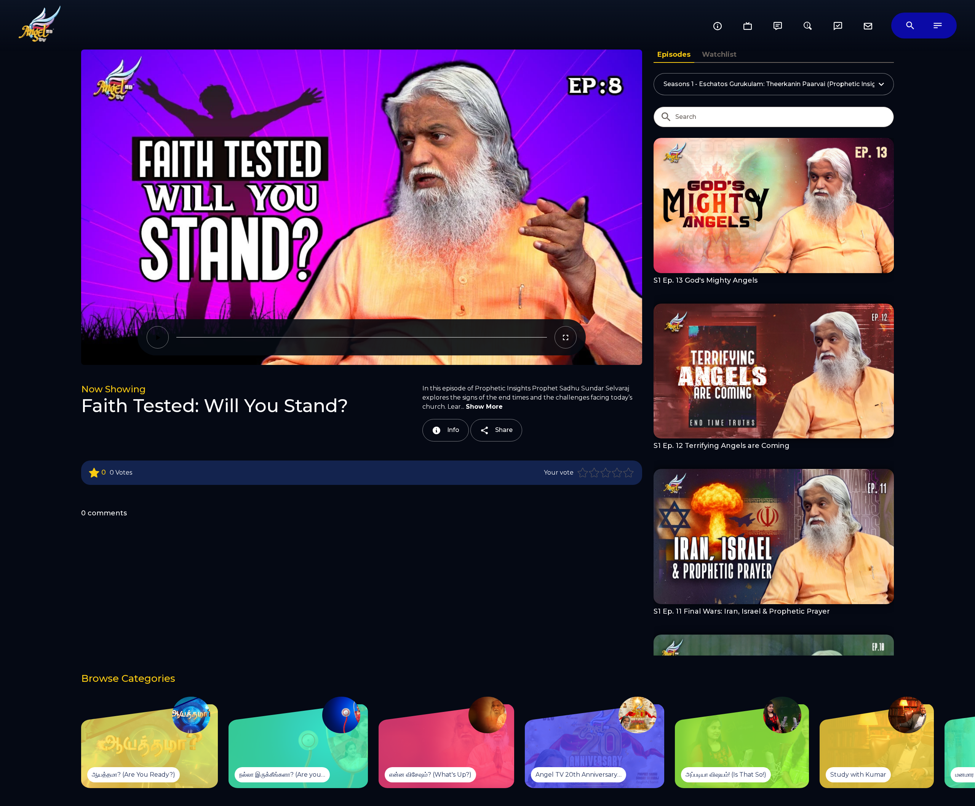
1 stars (583, 472)
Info (452, 429)
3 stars (606, 472)
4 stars (617, 472)
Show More (484, 406)
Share (503, 429)
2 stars (594, 472)
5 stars (629, 472)
